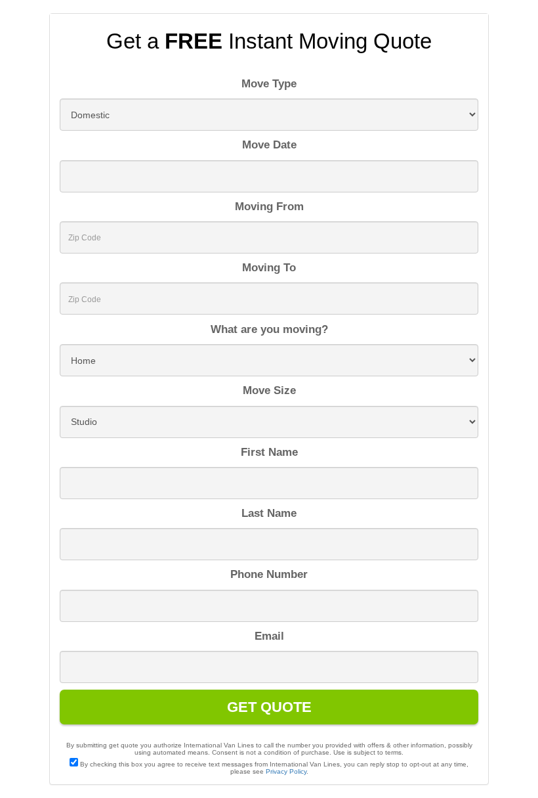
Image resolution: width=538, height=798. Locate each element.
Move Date (269, 145)
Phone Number (269, 574)
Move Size (269, 390)
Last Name (269, 513)
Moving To (269, 267)
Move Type (269, 84)
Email (269, 636)
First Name (269, 452)
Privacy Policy (286, 771)
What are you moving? (269, 329)
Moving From (269, 206)
